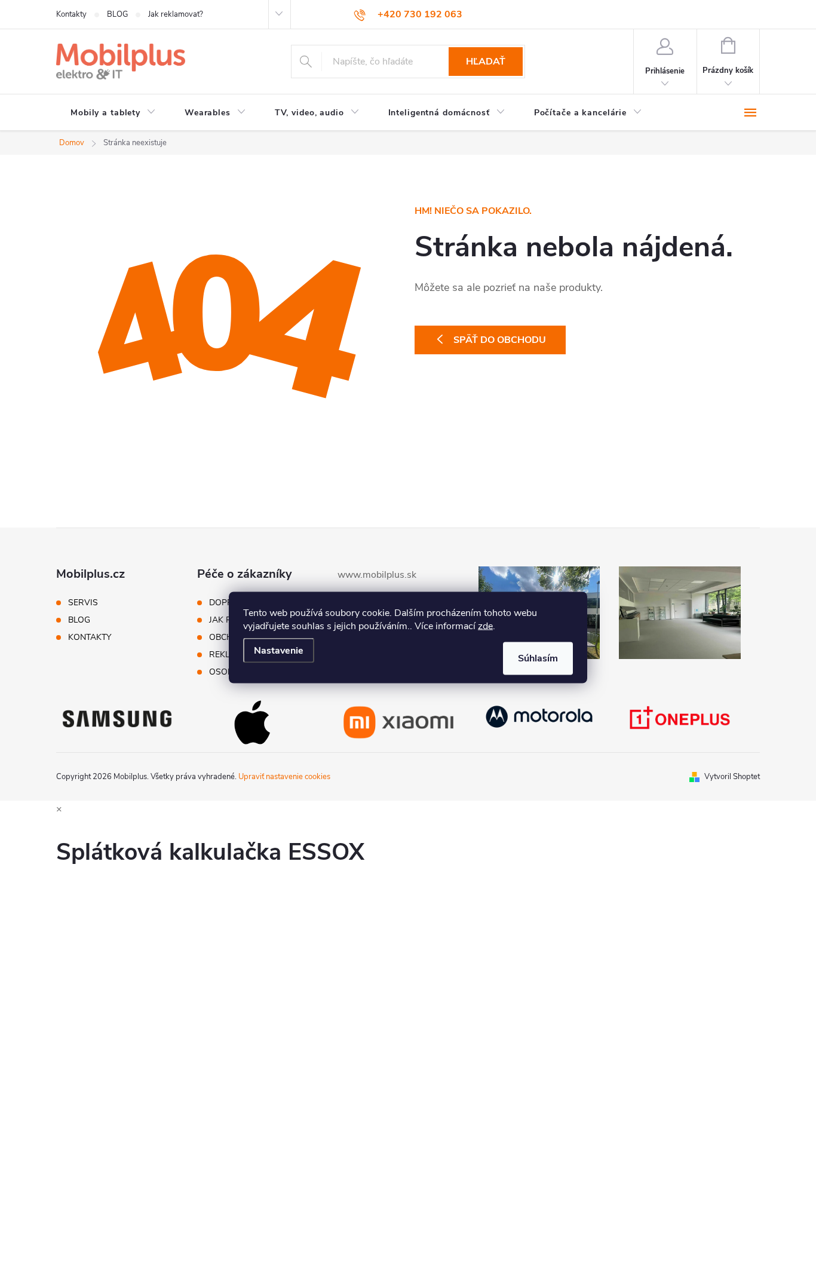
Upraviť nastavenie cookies (284, 776)
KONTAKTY (89, 637)
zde (485, 626)
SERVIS (83, 603)
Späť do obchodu (499, 340)
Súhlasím (538, 658)
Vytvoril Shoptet (732, 776)
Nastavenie (278, 650)
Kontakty (71, 14)
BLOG (117, 14)
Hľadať (485, 61)
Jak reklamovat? (175, 14)
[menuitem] (113, 112)
